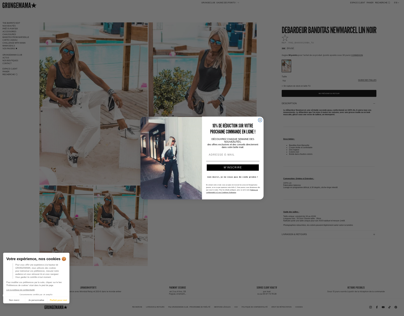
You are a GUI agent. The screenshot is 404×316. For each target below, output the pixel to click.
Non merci (14, 300)
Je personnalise (36, 300)
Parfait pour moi (58, 300)
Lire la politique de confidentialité (20, 290)
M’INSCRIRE (233, 167)
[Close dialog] (260, 120)
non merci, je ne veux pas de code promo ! (232, 177)
